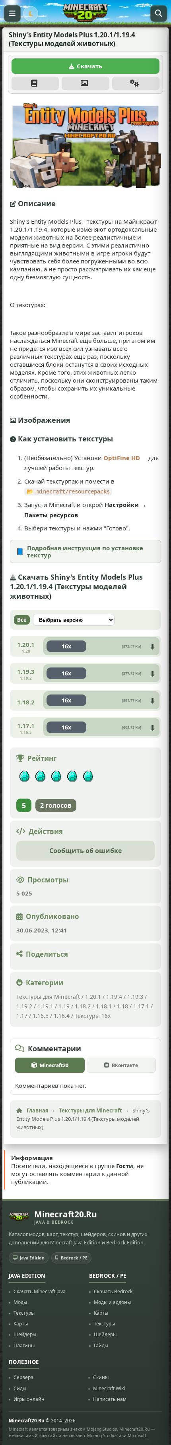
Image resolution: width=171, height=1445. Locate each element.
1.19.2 (24, 1006)
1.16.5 (41, 1015)
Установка (135, 83)
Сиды (20, 1388)
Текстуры (24, 1313)
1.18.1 (104, 1006)
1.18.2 (83, 1006)
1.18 (122, 1006)
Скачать (89, 66)
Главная (38, 1110)
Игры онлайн (29, 1399)
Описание (35, 83)
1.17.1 (141, 1006)
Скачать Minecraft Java (40, 1291)
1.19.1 (45, 1006)
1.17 (21, 1015)
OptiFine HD (121, 458)
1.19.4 (114, 996)
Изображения (85, 83)
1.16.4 (62, 1015)
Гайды (101, 1345)
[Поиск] (158, 13)
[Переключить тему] (30, 13)
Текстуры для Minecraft (48, 996)
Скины (101, 1377)
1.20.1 (93, 996)
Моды (20, 1302)
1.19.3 (135, 996)
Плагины (24, 1345)
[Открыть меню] (12, 13)
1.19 (64, 1006)
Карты (21, 1323)
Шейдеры (25, 1334)
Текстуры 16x (93, 1015)
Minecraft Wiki (109, 1388)
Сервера (23, 1377)
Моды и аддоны (112, 1302)
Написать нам (109, 1399)
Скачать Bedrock (113, 1291)
